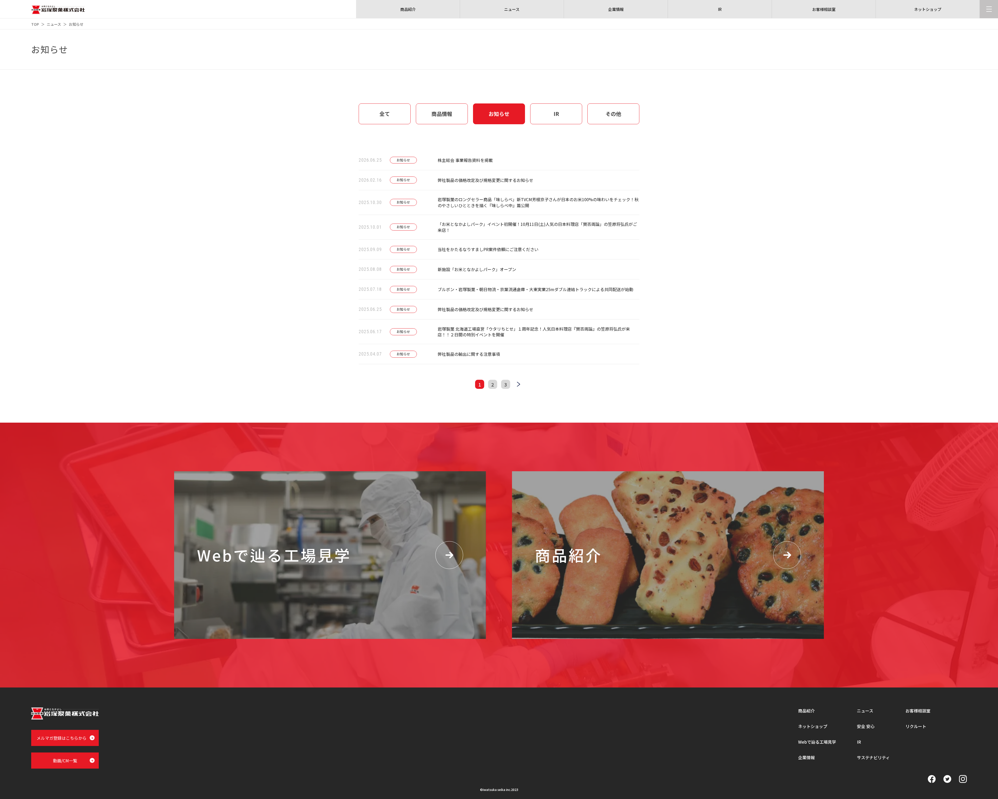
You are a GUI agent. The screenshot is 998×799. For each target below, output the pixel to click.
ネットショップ (812, 726)
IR (859, 742)
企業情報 (806, 757)
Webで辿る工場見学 (817, 742)
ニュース (54, 24)
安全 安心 (866, 726)
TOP (35, 24)
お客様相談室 (917, 711)
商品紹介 (806, 711)
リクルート (915, 726)
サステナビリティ (873, 757)
